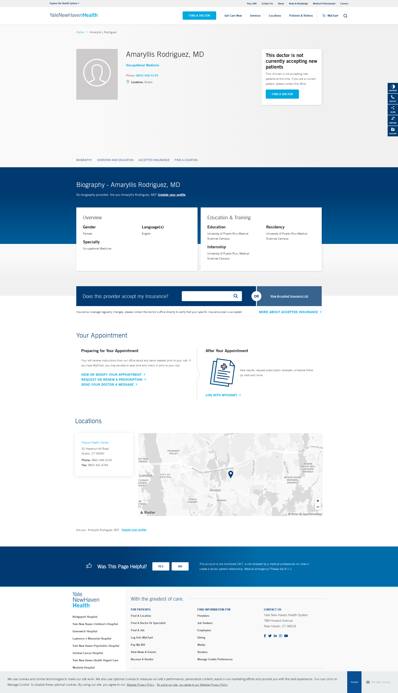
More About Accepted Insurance (288, 312)
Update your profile (172, 194)
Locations (275, 15)
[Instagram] (280, 636)
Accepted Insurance (154, 160)
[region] (230, 474)
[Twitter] (270, 636)
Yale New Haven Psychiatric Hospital (96, 646)
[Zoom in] (318, 501)
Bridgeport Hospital (85, 617)
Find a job (137, 630)
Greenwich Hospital (85, 631)
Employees (204, 630)
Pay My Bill (138, 645)
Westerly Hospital (84, 667)
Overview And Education (115, 160)
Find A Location (186, 160)
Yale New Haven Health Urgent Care (95, 660)
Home (80, 32)
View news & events (143, 652)
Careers (344, 3)
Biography (84, 160)
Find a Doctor (199, 15)
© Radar (293, 514)
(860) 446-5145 (147, 75)
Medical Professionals (324, 3)
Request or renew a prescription (111, 379)
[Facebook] (265, 636)
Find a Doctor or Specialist (148, 623)
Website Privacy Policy (140, 685)
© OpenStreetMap (310, 514)
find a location (141, 616)
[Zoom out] (318, 507)
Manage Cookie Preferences (215, 659)
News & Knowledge (298, 3)
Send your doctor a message (107, 384)
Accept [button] (354, 682)
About (281, 3)
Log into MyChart (142, 637)
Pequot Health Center (95, 442)
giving (201, 637)
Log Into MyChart (221, 395)
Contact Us (267, 3)
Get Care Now (233, 15)
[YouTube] (286, 636)
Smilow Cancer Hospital (88, 653)
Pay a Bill (252, 3)
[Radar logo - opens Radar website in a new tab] (147, 512)
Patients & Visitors (301, 15)
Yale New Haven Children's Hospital (95, 624)
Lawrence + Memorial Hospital (92, 638)
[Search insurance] (237, 296)
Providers (203, 616)
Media (201, 645)
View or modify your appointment (111, 374)
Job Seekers (204, 623)
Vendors (202, 652)
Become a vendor (142, 659)
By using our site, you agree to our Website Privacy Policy (192, 685)
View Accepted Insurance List (289, 296)
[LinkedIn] (275, 636)
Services (255, 15)
